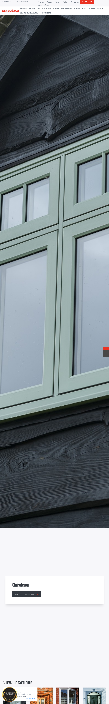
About (49, 2)
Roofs (77, 9)
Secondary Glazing (30, 9)
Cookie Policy (21, 696)
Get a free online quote (25, 594)
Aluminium (66, 9)
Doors (56, 9)
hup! (84, 9)
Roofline (47, 13)
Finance (41, 2)
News (57, 2)
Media (64, 2)
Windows (46, 9)
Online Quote (87, 2)
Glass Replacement (30, 13)
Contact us (75, 2)
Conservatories (96, 9)
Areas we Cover (43, 5)
